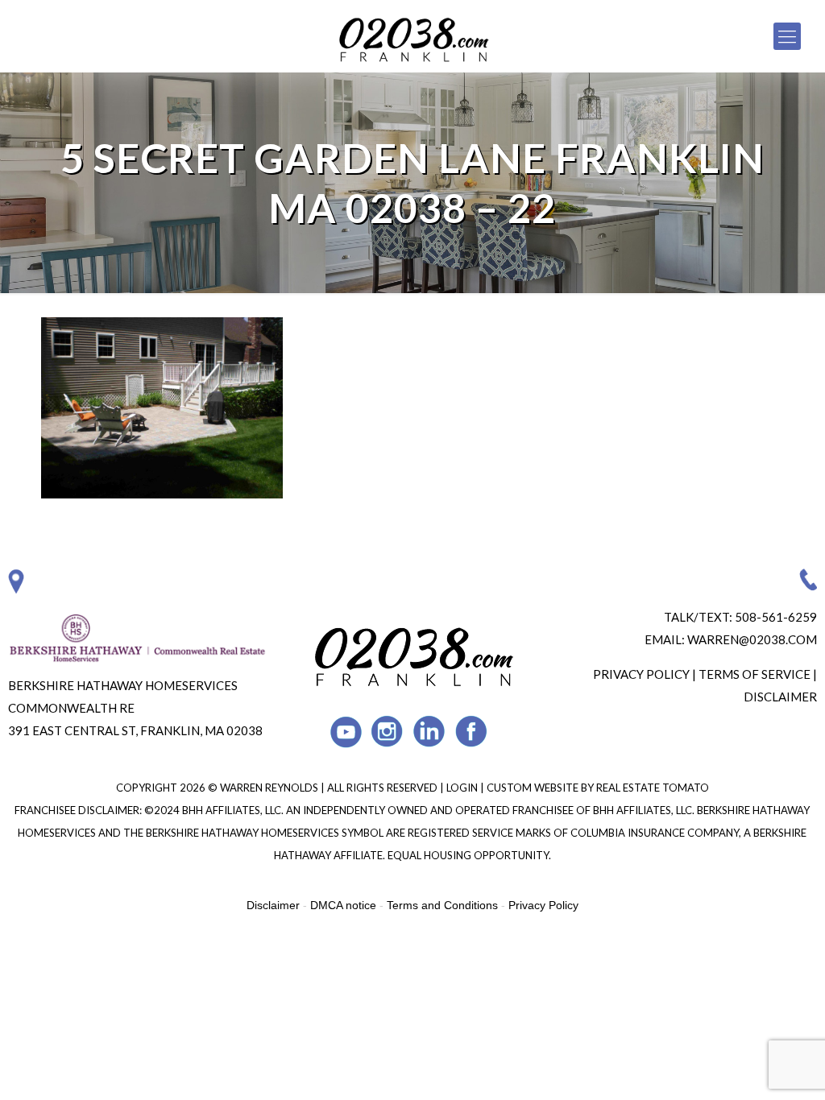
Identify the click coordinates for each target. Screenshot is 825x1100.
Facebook (471, 731)
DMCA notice (343, 905)
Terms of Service (754, 674)
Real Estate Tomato (652, 787)
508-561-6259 (776, 617)
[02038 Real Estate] (412, 36)
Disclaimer (780, 696)
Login (463, 787)
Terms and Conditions (442, 905)
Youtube (346, 731)
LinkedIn (429, 731)
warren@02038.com (752, 639)
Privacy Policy (641, 674)
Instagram (387, 731)
